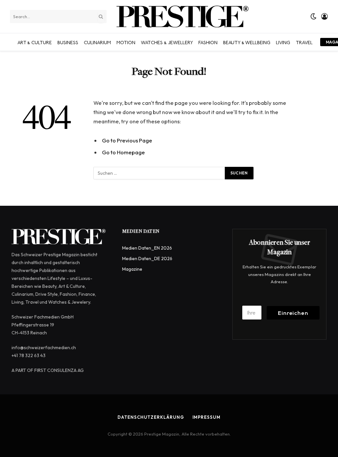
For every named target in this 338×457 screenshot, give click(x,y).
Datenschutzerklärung (151, 417)
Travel (304, 42)
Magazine (132, 269)
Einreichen (293, 312)
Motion (126, 42)
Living (283, 42)
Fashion (208, 42)
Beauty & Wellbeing (246, 42)
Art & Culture (34, 42)
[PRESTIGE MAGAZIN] (183, 16)
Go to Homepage (123, 152)
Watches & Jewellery (167, 42)
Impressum (206, 417)
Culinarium (97, 42)
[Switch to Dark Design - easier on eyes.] (313, 16)
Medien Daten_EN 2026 (147, 248)
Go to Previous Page (127, 140)
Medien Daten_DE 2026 (147, 258)
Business (67, 42)
